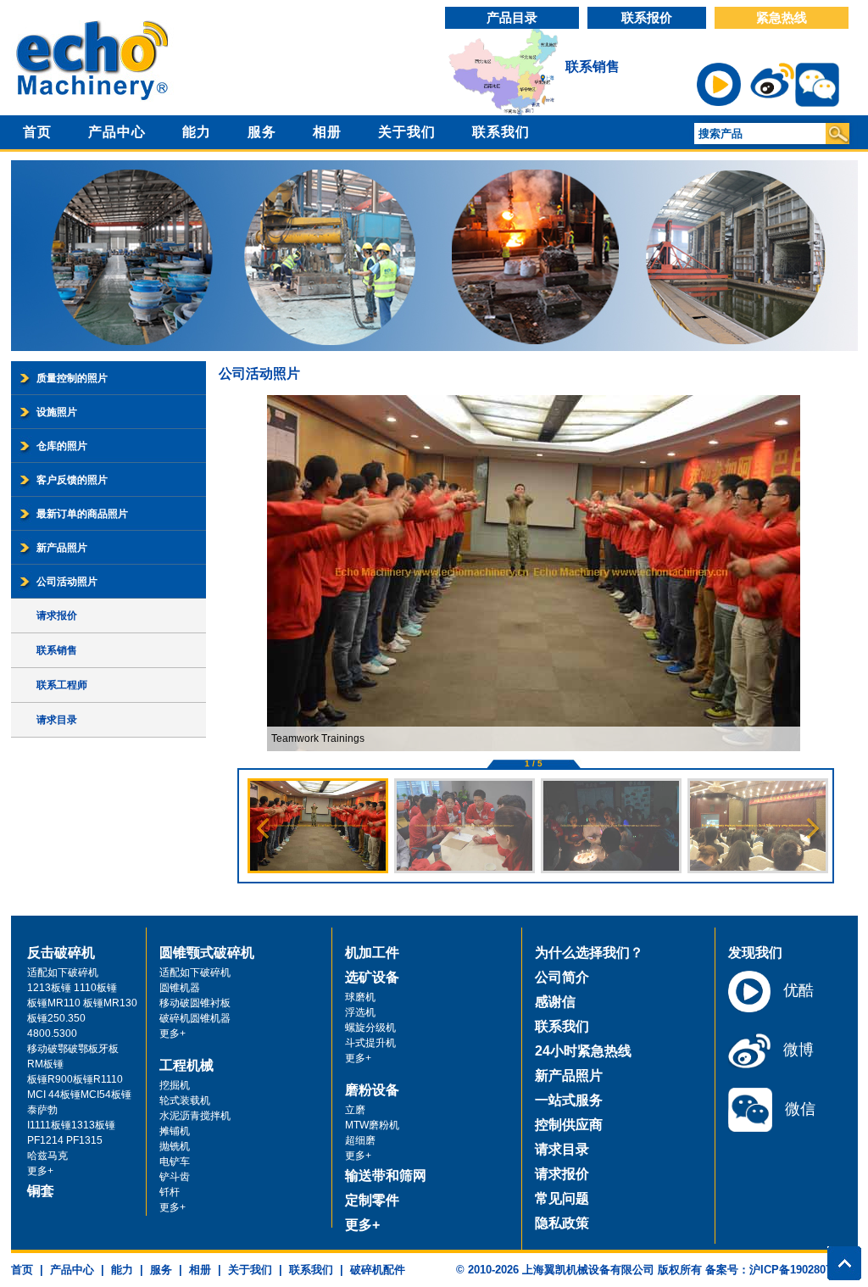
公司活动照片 (66, 582)
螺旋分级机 (370, 1028)
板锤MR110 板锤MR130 (82, 1003)
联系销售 (592, 66)
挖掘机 (174, 1085)
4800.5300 (52, 1033)
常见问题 (562, 1198)
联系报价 (646, 17)
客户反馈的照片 (72, 480)
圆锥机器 (179, 988)
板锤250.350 (56, 1018)
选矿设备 (372, 977)
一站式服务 (569, 1100)
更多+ (40, 1171)
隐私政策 (562, 1223)
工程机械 (186, 1065)
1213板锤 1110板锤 (72, 988)
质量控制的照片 (72, 378)
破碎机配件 (377, 1269)
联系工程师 (61, 685)
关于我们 (407, 132)
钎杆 (169, 1192)
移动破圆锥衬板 (195, 1003)
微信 (798, 1108)
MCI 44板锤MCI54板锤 (79, 1094)
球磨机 (360, 997)
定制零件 (372, 1200)
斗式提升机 (370, 1043)
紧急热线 (781, 17)
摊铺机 (174, 1131)
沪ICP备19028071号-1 (803, 1269)
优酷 (796, 990)
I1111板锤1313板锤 (71, 1125)
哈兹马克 (47, 1156)
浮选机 (360, 1012)
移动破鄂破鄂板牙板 (73, 1049)
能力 (196, 132)
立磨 (355, 1110)
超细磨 (360, 1140)
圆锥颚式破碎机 (206, 952)
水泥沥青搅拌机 (195, 1116)
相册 (327, 132)
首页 (37, 132)
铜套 (40, 1191)
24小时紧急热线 (583, 1051)
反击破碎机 (61, 952)
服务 (262, 132)
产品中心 (117, 132)
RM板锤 (45, 1064)
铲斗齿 (174, 1177)
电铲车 (174, 1161)
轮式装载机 (184, 1100)
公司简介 (562, 977)
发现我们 (755, 952)
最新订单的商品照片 (82, 514)
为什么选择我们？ (589, 952)
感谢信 (555, 1001)
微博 (796, 1049)
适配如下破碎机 (62, 972)
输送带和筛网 (385, 1175)
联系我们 (501, 132)
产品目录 (512, 17)
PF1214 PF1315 (65, 1140)
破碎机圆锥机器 (195, 1018)
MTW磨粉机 (372, 1125)
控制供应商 (569, 1124)
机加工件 (372, 952)
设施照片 (56, 412)
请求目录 (56, 720)
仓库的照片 (61, 446)
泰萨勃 (42, 1110)
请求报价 (56, 615)
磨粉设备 (372, 1090)
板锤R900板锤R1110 (75, 1079)
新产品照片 (61, 548)
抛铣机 (174, 1146)
